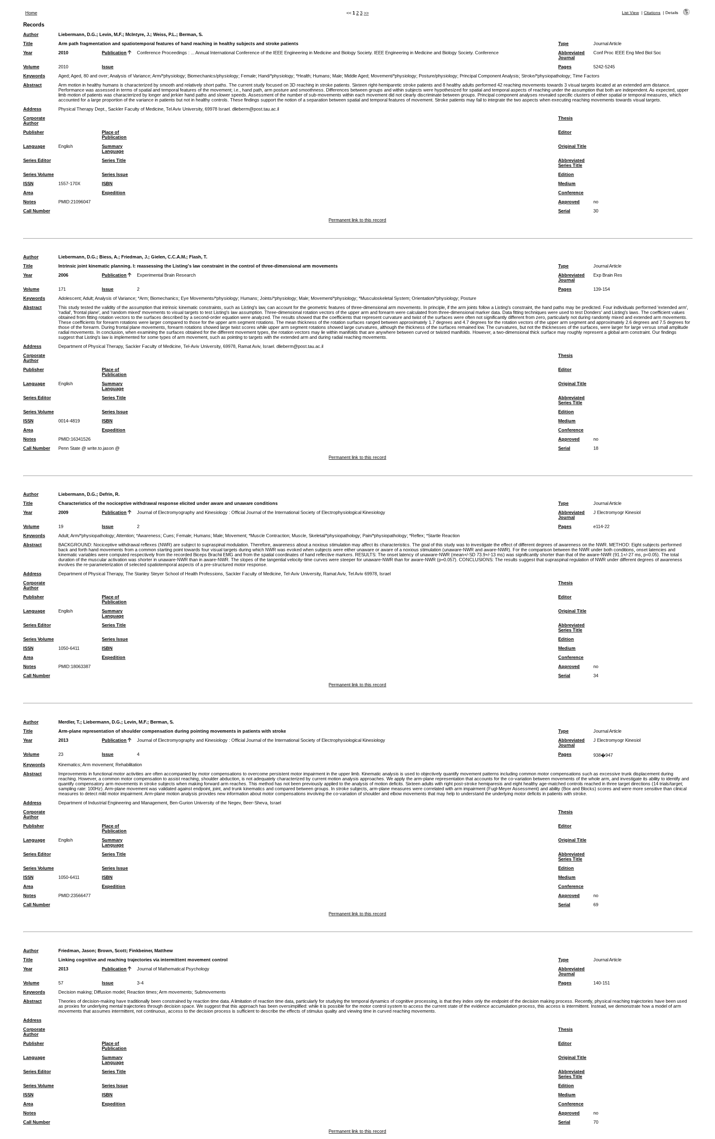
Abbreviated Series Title (571, 163)
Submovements (210, 991)
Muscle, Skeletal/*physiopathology (326, 535)
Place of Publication (114, 135)
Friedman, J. (134, 256)
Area (28, 192)
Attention (125, 535)
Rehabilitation (128, 764)
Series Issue (115, 174)
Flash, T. (198, 256)
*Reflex (416, 535)
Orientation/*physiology (435, 298)
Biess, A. (108, 256)
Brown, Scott (112, 950)
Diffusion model (109, 991)
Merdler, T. (69, 721)
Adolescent (69, 298)
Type (563, 43)
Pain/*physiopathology (384, 535)
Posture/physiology (438, 75)
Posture (468, 298)
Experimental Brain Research (166, 275)
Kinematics (69, 764)
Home (31, 12)
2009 (63, 512)
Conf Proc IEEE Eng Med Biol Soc (627, 52)
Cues (168, 535)
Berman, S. (191, 34)
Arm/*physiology (168, 75)
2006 (63, 275)
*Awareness (148, 535)
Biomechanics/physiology (212, 75)
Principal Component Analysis (489, 75)
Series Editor (37, 160)
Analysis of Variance (130, 75)
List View (630, 12)
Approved (569, 201)
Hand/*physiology (275, 75)
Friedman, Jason (76, 950)
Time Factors (586, 75)
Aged (63, 75)
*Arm (143, 298)
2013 (63, 740)
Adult (88, 298)
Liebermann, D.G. (77, 34)
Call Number (36, 210)
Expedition (113, 192)
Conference (570, 192)
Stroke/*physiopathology (545, 75)
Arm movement (97, 764)
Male (337, 75)
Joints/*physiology (278, 298)
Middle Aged (356, 75)
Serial (564, 210)
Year (27, 52)
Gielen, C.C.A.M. (168, 256)
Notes (29, 201)
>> (366, 12)
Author (30, 34)
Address (32, 108)
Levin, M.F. (110, 34)
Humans (321, 75)
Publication (114, 52)
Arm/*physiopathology (92, 535)
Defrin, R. (109, 494)
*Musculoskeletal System (384, 298)
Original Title (572, 146)
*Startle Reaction (443, 535)
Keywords (34, 75)
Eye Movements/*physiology (209, 298)
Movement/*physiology (393, 75)
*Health (303, 75)
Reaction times (142, 991)
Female (248, 75)
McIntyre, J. (137, 34)
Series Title (114, 160)
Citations (652, 12)
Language (34, 146)
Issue (107, 66)
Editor (564, 132)
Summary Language (113, 149)
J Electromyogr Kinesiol (617, 512)
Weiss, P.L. (164, 34)
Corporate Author (34, 120)
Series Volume (38, 174)
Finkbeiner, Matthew (151, 950)
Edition (566, 174)
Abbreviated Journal (571, 55)
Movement (235, 535)
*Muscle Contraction (269, 535)
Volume (31, 66)
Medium (567, 183)
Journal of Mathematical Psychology (173, 968)
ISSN (28, 183)
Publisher (33, 132)
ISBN (107, 183)
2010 (63, 52)
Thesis (565, 118)
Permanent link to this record (357, 219)
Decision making (74, 991)
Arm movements (175, 991)
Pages (564, 66)
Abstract (32, 84)
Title (28, 43)
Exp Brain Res (607, 275)
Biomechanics (164, 298)
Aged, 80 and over (89, 75)
